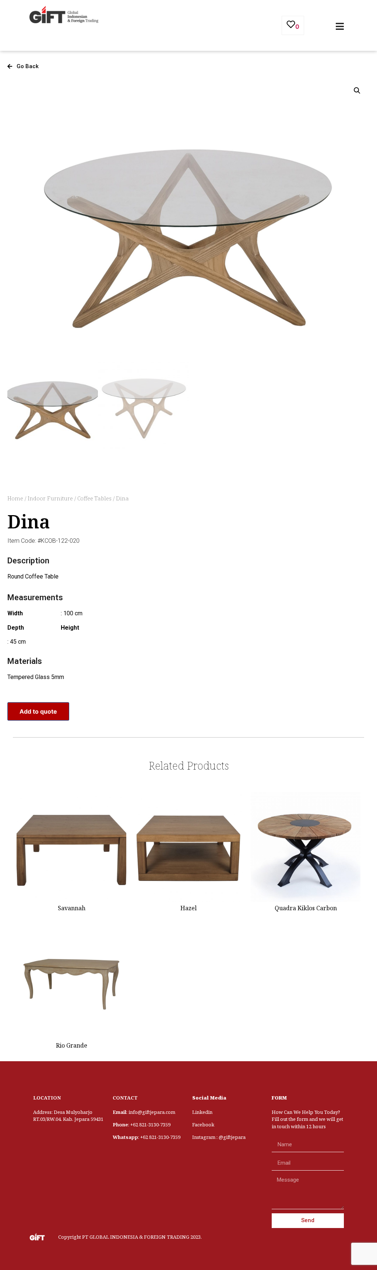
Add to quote (38, 711)
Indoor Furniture (50, 498)
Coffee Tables (94, 498)
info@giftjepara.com (151, 1112)
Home (15, 498)
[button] (23, 66)
